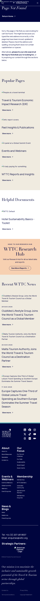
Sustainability (21, 462)
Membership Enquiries (20, 497)
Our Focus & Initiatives (20, 455)
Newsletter (5, 457)
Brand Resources (7, 454)
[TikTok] (30, 434)
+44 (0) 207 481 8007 (16, 534)
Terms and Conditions (8, 595)
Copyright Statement (26, 595)
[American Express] (20, 550)
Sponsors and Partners (21, 492)
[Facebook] (30, 430)
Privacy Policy (24, 590)
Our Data (19, 459)
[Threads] (26, 438)
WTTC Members (21, 483)
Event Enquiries (6, 491)
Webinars (4, 488)
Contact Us (5, 460)
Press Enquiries (6, 518)
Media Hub (5, 515)
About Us (4, 451)
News (3, 512)
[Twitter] (26, 434)
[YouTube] (35, 434)
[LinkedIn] (26, 430)
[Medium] (35, 438)
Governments (21, 468)
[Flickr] (30, 438)
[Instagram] (35, 430)
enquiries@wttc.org (18, 537)
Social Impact (21, 465)
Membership (20, 480)
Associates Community (20, 487)
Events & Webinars (7, 483)
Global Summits (6, 485)
